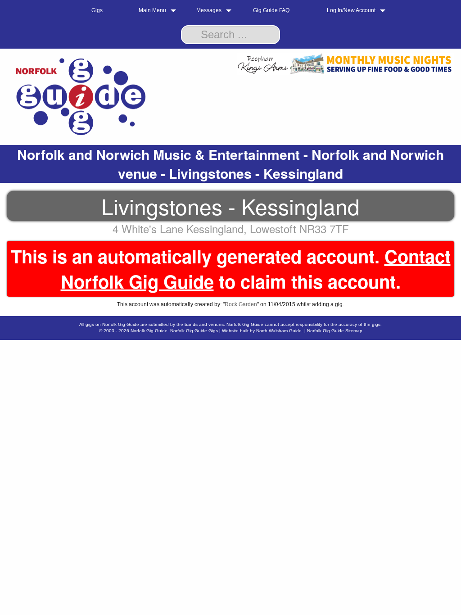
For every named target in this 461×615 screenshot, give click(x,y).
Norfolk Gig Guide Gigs (194, 330)
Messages (208, 10)
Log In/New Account (351, 10)
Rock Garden (241, 304)
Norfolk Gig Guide (149, 330)
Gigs (97, 10)
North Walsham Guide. (279, 330)
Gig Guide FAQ (271, 10)
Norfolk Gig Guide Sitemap (334, 330)
